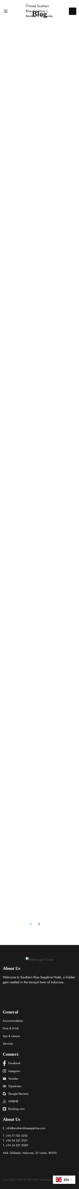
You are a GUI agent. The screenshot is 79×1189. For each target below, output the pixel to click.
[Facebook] (2, 1170)
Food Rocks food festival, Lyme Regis (38, 577)
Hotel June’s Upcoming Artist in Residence (33, 124)
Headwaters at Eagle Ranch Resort (36, 518)
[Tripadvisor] (22, 1170)
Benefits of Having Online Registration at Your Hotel (39, 389)
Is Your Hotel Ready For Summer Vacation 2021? (34, 829)
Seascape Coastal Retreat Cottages (35, 699)
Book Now (72, 11)
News (6, 380)
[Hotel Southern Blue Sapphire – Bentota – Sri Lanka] (39, 11)
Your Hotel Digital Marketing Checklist (31, 638)
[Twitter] (9, 1170)
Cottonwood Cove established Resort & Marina (37, 256)
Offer (6, 115)
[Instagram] (16, 1170)
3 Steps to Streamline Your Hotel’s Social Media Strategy (35, 765)
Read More (11, 151)
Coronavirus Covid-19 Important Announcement (34, 893)
